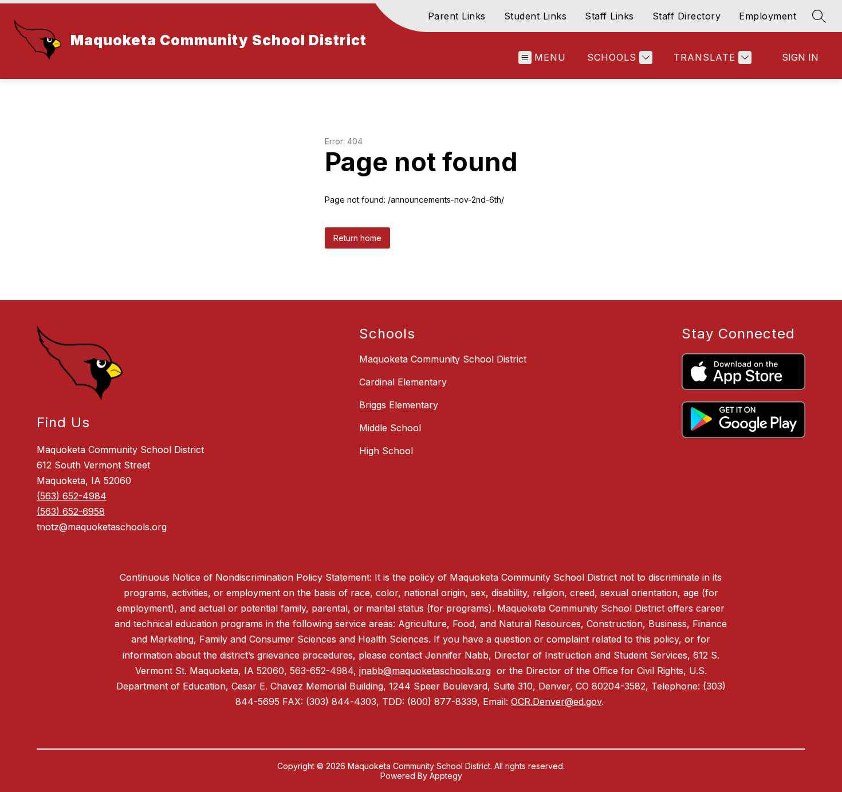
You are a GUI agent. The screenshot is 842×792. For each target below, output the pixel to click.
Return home (357, 238)
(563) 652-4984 (72, 496)
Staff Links (609, 16)
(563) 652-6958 (71, 511)
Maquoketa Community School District (442, 359)
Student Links (535, 16)
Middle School (390, 428)
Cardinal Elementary (403, 382)
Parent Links (457, 16)
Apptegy (446, 776)
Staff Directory (686, 16)
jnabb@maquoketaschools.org (425, 670)
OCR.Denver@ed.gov (556, 701)
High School (386, 450)
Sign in (800, 57)
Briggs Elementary (398, 405)
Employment (767, 16)
